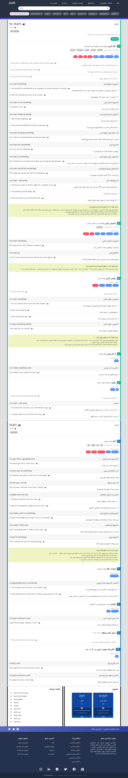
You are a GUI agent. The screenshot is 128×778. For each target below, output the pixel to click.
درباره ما (64, 3)
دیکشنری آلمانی (75, 746)
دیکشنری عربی (76, 761)
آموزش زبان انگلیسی (22, 746)
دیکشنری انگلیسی (75, 743)
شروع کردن (80, 50)
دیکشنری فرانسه (75, 750)
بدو (98, 445)
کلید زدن (72, 50)
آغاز (101, 445)
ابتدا (89, 445)
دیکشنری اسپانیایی (74, 758)
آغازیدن (87, 50)
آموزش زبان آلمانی (22, 754)
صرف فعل (91, 3)
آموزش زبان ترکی (23, 743)
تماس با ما (53, 3)
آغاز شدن (100, 50)
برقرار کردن (99, 227)
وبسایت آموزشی (77, 3)
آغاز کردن (93, 50)
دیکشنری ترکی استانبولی (73, 754)
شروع (93, 445)
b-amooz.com (48, 775)
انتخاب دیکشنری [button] (106, 3)
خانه (117, 3)
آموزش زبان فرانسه (22, 750)
